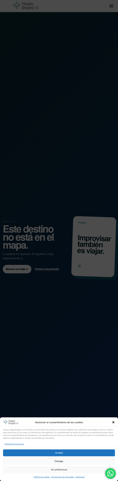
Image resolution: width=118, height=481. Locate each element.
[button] (113, 422)
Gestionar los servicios (14, 444)
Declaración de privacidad (62, 477)
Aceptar (59, 452)
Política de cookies (41, 477)
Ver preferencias (59, 469)
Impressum (80, 477)
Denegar (59, 461)
